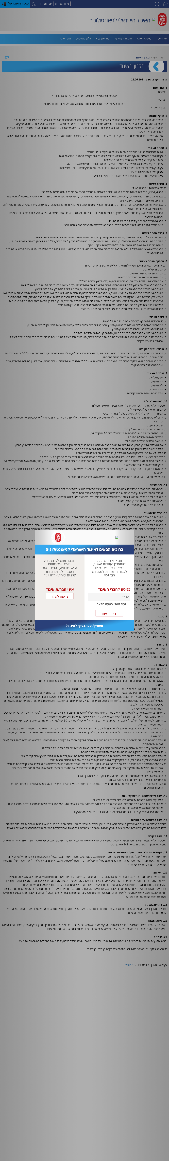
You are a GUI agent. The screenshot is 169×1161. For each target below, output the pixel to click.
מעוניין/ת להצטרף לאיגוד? (84, 625)
